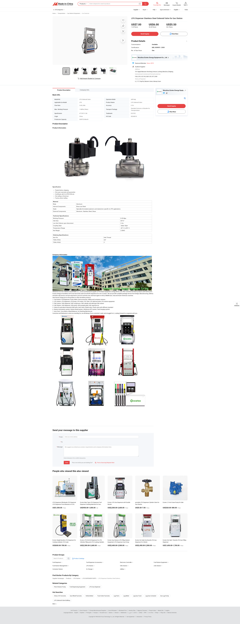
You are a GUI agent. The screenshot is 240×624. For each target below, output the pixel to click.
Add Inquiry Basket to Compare (90, 78)
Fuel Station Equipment (160, 562)
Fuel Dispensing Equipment (77, 587)
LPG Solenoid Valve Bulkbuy (62, 600)
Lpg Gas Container (150, 596)
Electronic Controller (126, 562)
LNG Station (157, 566)
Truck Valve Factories (103, 596)
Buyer (144, 10)
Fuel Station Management (60, 566)
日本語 (140, 612)
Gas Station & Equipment (73, 13)
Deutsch (117, 612)
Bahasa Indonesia (172, 612)
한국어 (135, 612)
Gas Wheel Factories (76, 596)
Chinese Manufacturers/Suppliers (97, 610)
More (54, 604)
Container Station (57, 569)
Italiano (111, 612)
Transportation (61, 13)
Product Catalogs (79, 558)
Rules (186, 10)
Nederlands (123, 612)
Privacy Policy (147, 616)
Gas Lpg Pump (164, 596)
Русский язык (103, 612)
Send (66, 462)
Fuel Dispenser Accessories (94, 562)
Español (82, 612)
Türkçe (156, 612)
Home (54, 13)
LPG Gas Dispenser (94, 587)
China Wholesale (112, 610)
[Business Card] (185, 98)
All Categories (59, 10)
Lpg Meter (126, 596)
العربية (130, 612)
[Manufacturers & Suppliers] (62, 4)
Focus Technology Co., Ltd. (108, 616)
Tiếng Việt (162, 612)
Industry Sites (132, 610)
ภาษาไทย (150, 612)
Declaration (139, 616)
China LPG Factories (60, 596)
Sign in (186, 5)
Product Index (152, 610)
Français (95, 612)
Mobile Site (160, 610)
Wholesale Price (123, 610)
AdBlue (122, 569)
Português (88, 612)
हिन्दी (145, 612)
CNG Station (123, 566)
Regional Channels (142, 610)
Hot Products (74, 610)
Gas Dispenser (85, 13)
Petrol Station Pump (60, 587)
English (76, 612)
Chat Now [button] (175, 34)
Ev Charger (89, 569)
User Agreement (130, 616)
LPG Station (89, 566)
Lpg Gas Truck (137, 596)
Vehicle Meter (89, 596)
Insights (167, 610)
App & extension (164, 10)
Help (154, 10)
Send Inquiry (145, 34)
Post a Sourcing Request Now (104, 462)
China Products (83, 610)
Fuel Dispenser (56, 562)
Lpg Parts (116, 596)
